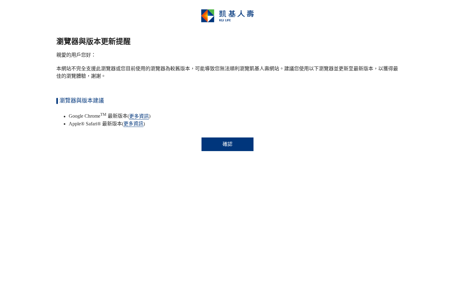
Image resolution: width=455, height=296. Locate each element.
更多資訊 (139, 116)
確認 (227, 144)
